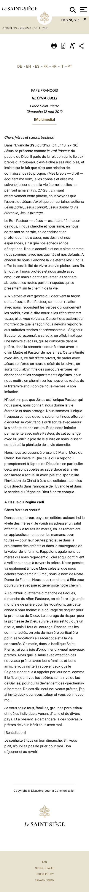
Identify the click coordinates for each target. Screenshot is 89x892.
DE (19, 66)
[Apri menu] (83, 9)
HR (54, 66)
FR (45, 66)
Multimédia (44, 119)
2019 (45, 28)
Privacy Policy (44, 880)
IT (62, 66)
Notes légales (44, 867)
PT (70, 66)
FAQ (44, 861)
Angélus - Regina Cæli (21, 28)
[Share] (82, 46)
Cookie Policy (45, 874)
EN (28, 66)
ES (37, 66)
